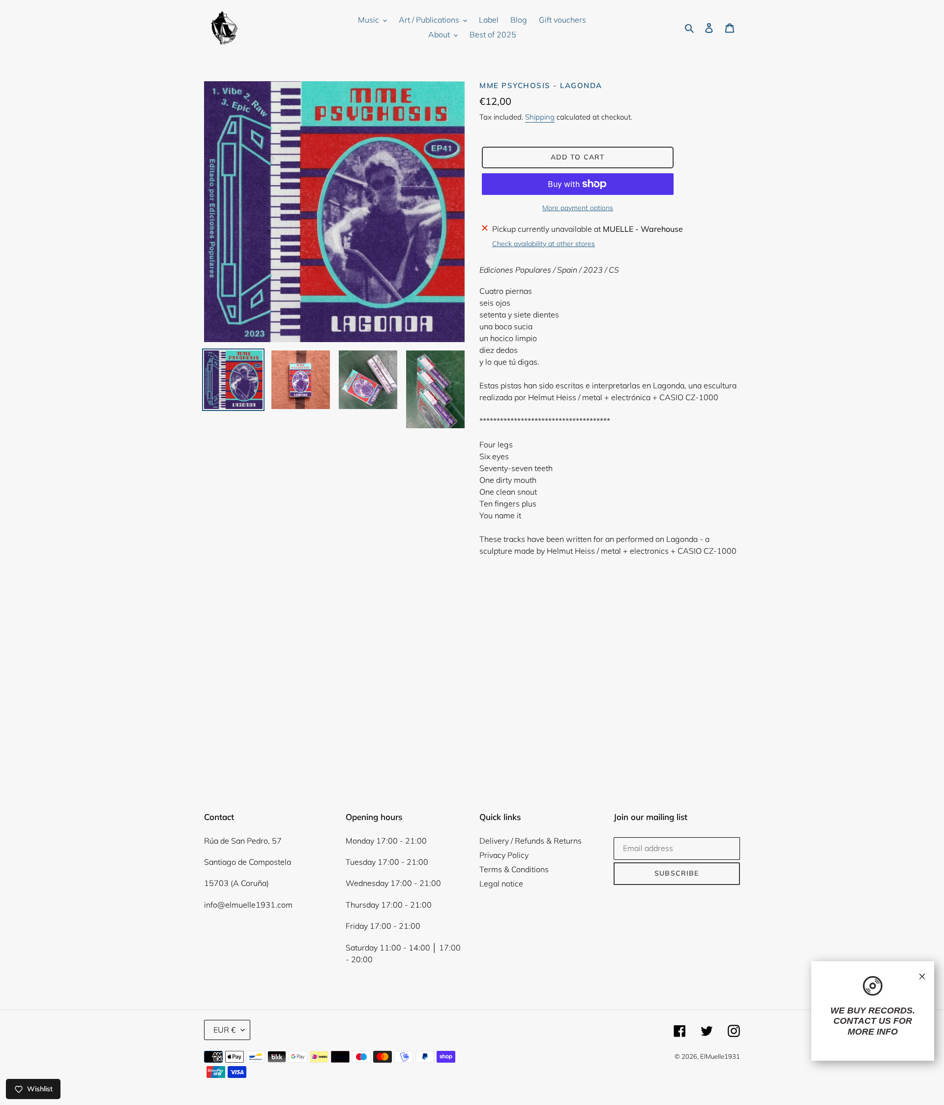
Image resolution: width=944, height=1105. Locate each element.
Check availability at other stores (543, 243)
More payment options (577, 207)
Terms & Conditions (514, 869)
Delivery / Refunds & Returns (530, 841)
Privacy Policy (504, 855)
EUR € (224, 1030)
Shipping (540, 117)
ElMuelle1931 (720, 1056)
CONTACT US (862, 1021)
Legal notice (501, 883)
